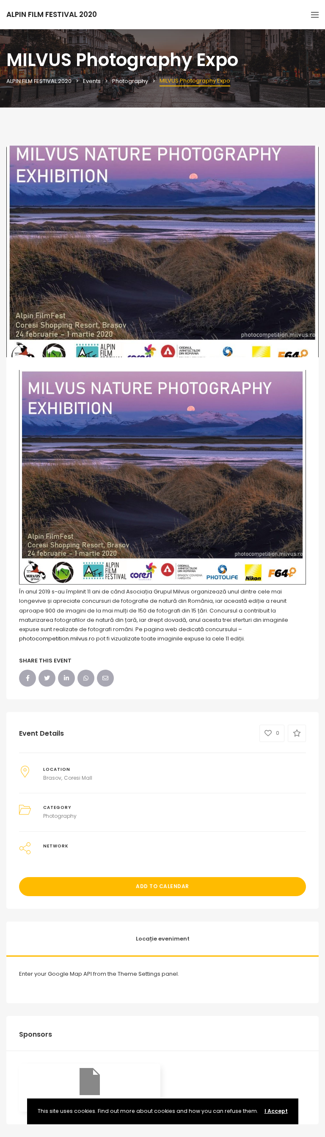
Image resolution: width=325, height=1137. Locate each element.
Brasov (52, 777)
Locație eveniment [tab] (163, 939)
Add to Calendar (162, 886)
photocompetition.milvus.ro (57, 639)
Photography (60, 816)
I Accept (276, 1111)
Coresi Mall (78, 777)
